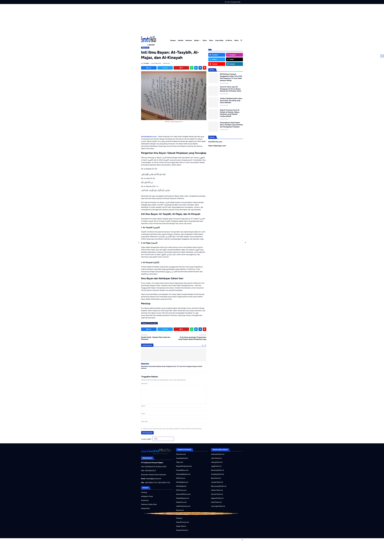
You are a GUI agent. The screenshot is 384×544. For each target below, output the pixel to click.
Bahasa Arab (145, 47)
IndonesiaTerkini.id (217, 454)
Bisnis (205, 40)
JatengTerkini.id (216, 462)
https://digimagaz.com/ (217, 146)
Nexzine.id (180, 510)
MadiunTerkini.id (217, 490)
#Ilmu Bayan (153, 323)
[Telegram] (196, 68)
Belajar (196, 40)
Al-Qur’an (229, 40)
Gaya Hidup (219, 40)
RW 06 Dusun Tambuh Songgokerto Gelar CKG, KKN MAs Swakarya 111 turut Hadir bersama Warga (231, 77)
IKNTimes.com (181, 490)
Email (143, 414)
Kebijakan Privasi (147, 496)
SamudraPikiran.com (183, 494)
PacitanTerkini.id (217, 494)
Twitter (214, 59)
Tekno (211, 40)
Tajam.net (179, 462)
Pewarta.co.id (181, 454)
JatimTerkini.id (216, 458)
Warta (236, 40)
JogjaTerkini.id (216, 466)
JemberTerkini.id (217, 482)
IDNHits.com (180, 478)
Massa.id (179, 518)
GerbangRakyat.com (183, 474)
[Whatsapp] (191, 68)
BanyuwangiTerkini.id (218, 486)
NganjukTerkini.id (217, 498)
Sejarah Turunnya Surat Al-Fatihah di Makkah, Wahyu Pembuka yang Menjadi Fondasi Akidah (230, 113)
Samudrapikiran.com (148, 136)
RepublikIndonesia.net (184, 466)
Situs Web (144, 421)
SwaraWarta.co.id (182, 470)
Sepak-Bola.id (181, 526)
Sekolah (180, 40)
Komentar (144, 383)
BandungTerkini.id (217, 470)
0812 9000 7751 (151, 483)
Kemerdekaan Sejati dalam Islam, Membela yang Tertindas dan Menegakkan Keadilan (231, 125)
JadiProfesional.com (183, 506)
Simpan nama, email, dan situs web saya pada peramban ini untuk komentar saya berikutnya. (172, 429)
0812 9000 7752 (164, 483)
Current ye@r (146, 439)
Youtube (214, 64)
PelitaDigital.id (181, 486)
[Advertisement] (192, 19)
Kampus (173, 40)
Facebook (215, 55)
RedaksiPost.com (182, 514)
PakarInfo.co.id (181, 502)
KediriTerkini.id (216, 502)
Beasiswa (189, 40)
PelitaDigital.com (182, 482)
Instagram (232, 55)
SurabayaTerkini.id (217, 474)
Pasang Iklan (145, 508)
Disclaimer (145, 500)
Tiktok (231, 59)
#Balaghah (145, 323)
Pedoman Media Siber (149, 504)
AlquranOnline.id (182, 530)
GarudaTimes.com (182, 522)
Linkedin (232, 64)
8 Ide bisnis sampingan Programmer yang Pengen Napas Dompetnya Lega (192, 338)
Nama (143, 406)
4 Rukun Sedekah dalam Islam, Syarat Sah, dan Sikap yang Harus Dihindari (231, 100)
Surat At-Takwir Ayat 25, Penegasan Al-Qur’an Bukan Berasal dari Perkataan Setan (230, 89)
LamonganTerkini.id (218, 506)
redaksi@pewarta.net (153, 479)
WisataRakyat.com (182, 498)
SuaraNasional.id (182, 458)
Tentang (144, 492)
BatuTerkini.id (216, 478)
